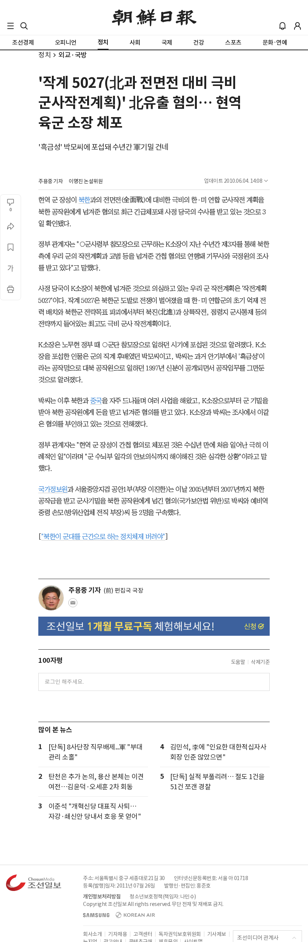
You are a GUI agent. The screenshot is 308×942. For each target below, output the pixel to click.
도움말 (238, 662)
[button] (10, 25)
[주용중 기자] (51, 598)
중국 (96, 400)
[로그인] (297, 25)
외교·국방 (72, 55)
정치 (44, 55)
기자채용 (117, 934)
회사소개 (92, 934)
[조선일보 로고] (154, 17)
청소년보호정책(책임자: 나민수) (163, 896)
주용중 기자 (50, 181)
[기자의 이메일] (72, 605)
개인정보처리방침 (102, 896)
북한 (84, 200)
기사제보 (216, 934)
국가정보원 (53, 489)
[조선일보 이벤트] (154, 626)
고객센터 (142, 934)
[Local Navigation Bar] (10, 25)
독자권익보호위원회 (180, 934)
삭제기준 (260, 662)
